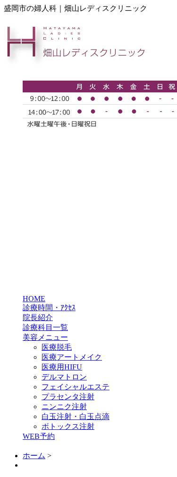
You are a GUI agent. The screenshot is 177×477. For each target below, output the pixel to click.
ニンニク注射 (64, 407)
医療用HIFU (62, 367)
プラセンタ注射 (68, 397)
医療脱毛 (57, 347)
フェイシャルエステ (76, 387)
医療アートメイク (72, 357)
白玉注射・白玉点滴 (76, 416)
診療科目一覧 (45, 327)
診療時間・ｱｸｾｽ (49, 308)
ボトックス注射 (68, 426)
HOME (34, 299)
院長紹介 (38, 317)
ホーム (34, 456)
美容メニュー (45, 337)
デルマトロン (64, 377)
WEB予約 (39, 436)
